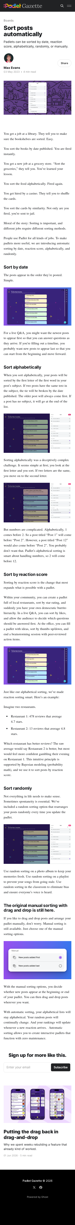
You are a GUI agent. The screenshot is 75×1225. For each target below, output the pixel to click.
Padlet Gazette (32, 1180)
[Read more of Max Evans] (9, 58)
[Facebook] (40, 1187)
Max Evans (12, 68)
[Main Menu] (69, 6)
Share (64, 63)
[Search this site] (62, 6)
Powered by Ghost (37, 1196)
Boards (9, 20)
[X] (34, 1187)
